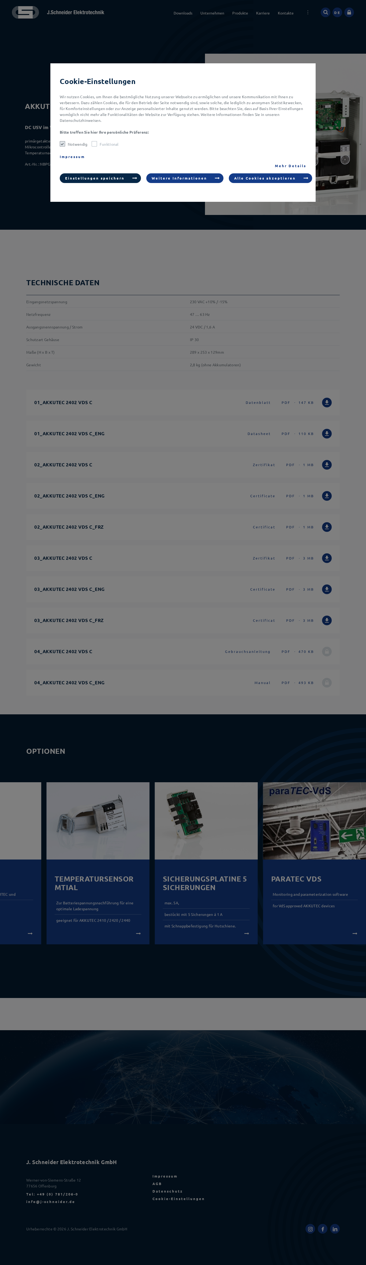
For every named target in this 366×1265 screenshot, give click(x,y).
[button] (100, 178)
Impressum (72, 156)
